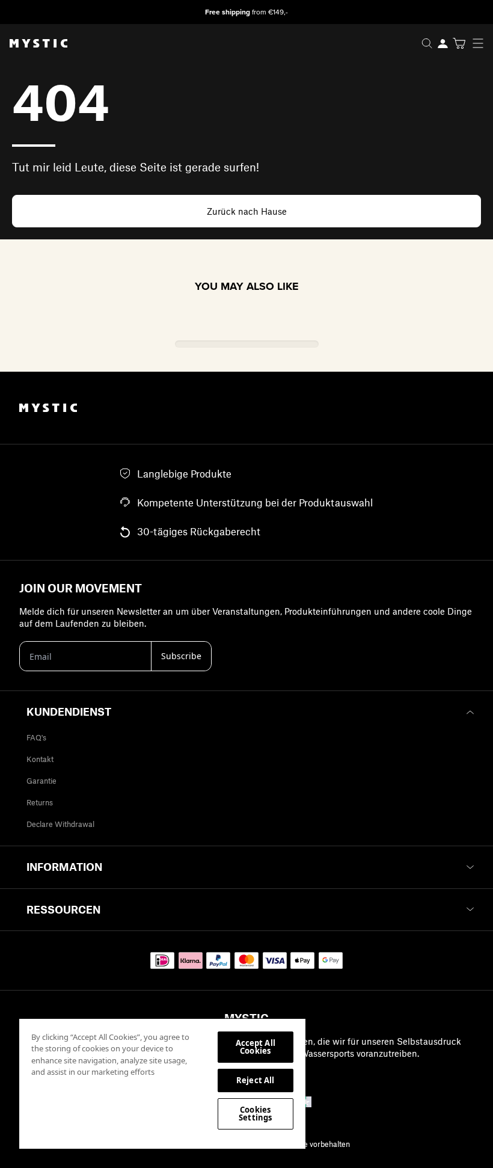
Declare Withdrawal (60, 824)
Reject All (255, 1080)
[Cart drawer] (459, 43)
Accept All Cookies (255, 1046)
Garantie (41, 780)
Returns (39, 802)
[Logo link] (33, 43)
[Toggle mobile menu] (481, 43)
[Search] (427, 43)
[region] (162, 1083)
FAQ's (36, 737)
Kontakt (40, 759)
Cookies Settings (255, 1113)
